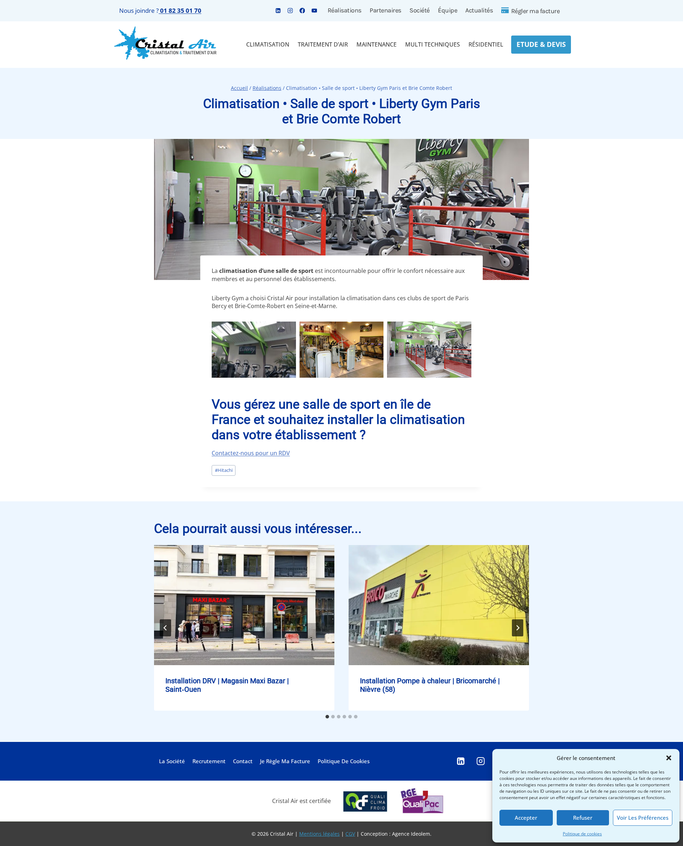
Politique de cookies (582, 834)
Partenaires (385, 10)
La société (172, 761)
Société (419, 10)
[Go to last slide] (165, 627)
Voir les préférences (642, 817)
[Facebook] (302, 10)
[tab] (327, 716)
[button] (668, 757)
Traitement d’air (323, 44)
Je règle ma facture (285, 761)
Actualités (479, 10)
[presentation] (244, 605)
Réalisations (344, 10)
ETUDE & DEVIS (541, 44)
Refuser (582, 817)
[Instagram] (290, 10)
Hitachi (224, 470)
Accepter (526, 817)
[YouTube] (314, 10)
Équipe (447, 10)
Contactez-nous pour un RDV (251, 453)
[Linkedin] (278, 10)
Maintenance (376, 44)
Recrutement (209, 761)
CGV (350, 833)
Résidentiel (485, 44)
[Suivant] (517, 627)
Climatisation (267, 44)
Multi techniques (432, 44)
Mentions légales (319, 833)
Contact (243, 761)
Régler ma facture (535, 11)
